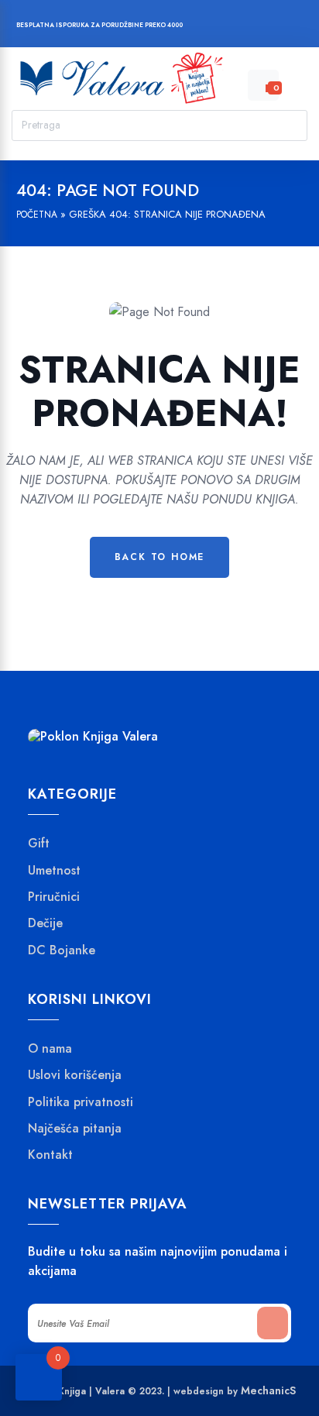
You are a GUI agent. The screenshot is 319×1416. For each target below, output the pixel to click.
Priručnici (54, 897)
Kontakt (50, 1154)
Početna (36, 215)
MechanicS (268, 1390)
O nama (50, 1048)
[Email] (274, 26)
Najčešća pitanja (75, 1128)
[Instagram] (244, 26)
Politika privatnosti (80, 1102)
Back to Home (160, 557)
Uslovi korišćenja (75, 1075)
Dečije (45, 923)
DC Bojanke (61, 950)
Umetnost (54, 870)
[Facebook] (215, 26)
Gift (39, 843)
